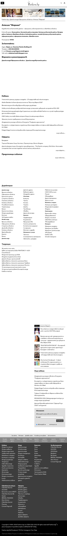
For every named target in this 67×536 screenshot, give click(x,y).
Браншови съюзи (50, 213)
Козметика (27, 219)
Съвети (37, 463)
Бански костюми (7, 211)
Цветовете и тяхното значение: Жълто (15, 265)
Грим (36, 451)
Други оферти (23, 514)
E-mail (38, 417)
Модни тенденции (24, 453)
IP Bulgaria (28, 533)
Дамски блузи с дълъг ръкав (11, 259)
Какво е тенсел (7, 271)
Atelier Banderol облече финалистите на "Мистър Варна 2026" (22, 102)
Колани (25, 202)
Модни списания (50, 217)
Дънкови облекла (7, 228)
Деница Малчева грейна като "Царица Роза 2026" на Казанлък (48, 404)
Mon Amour (54, 459)
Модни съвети (23, 459)
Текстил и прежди (24, 494)
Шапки (25, 207)
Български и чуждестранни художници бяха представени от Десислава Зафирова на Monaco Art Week (32, 126)
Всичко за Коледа (23, 470)
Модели (47, 209)
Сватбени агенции (51, 219)
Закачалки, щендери (29, 238)
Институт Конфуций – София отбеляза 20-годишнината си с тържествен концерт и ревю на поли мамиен (51, 363)
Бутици (4, 215)
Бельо (4, 209)
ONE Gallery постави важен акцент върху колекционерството (23, 116)
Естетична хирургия (30, 226)
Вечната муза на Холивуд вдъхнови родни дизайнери (19, 105)
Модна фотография (51, 207)
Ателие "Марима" (39, 19)
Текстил (26, 234)
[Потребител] (65, 3)
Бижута (26, 198)
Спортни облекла (8, 198)
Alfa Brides (54, 451)
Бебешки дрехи (28, 192)
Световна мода (7, 463)
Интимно (37, 470)
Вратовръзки (6, 232)
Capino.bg (54, 533)
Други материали (51, 198)
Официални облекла (8, 194)
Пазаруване (22, 468)
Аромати (5, 470)
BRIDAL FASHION (56, 457)
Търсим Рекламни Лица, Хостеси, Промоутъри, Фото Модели (22, 143)
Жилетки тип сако (8, 248)
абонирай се (42, 424)
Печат (47, 194)
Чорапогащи (6, 207)
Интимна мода (7, 474)
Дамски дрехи (22, 487)
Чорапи (25, 205)
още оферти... (60, 150)
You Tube (34, 530)
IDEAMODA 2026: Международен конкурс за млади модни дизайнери (49, 399)
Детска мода (22, 451)
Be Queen (54, 455)
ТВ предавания (50, 221)
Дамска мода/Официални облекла (21, 19)
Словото (21, 533)
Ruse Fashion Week (40, 474)
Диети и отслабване (41, 468)
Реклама (20, 435)
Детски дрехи (28, 190)
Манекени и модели (8, 455)
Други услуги (49, 200)
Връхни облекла (7, 192)
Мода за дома (22, 463)
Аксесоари (5, 472)
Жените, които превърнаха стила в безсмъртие (18, 119)
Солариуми (27, 228)
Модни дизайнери (7, 213)
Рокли (18, 439)
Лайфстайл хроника (8, 453)
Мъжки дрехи (22, 489)
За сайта (14, 435)
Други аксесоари (28, 213)
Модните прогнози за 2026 (11, 254)
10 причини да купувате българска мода (15, 269)
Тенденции (5, 461)
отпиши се (53, 424)
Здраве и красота (7, 466)
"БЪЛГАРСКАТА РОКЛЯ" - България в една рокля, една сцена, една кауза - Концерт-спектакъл (52, 347)
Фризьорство (28, 221)
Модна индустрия (8, 451)
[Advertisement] (22, 65)
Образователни (50, 215)
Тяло (35, 457)
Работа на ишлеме (51, 190)
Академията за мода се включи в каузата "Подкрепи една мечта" (23, 122)
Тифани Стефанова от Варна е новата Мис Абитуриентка (48, 394)
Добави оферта (23, 516)
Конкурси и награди (8, 457)
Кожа (36, 453)
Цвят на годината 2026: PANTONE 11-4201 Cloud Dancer (16, 251)
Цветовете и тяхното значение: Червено (16, 263)
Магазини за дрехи (51, 226)
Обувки (25, 211)
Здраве (36, 466)
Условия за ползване (40, 435)
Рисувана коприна (8, 205)
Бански (4, 234)
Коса (36, 449)
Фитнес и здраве (29, 230)
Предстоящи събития (12, 154)
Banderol (53, 453)
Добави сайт (29, 435)
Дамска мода (22, 447)
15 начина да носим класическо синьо (14, 267)
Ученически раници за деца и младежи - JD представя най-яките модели (25, 99)
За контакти (51, 435)
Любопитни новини (8, 480)
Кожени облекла (7, 202)
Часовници (27, 209)
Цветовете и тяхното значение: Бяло (14, 261)
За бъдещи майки (7, 217)
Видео (47, 326)
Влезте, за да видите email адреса (17, 51)
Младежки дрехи (28, 194)
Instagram (27, 530)
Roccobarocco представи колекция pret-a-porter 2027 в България (52, 330)
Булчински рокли (7, 196)
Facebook (15, 530)
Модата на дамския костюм (11, 257)
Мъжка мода (22, 449)
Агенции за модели (51, 205)
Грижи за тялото (7, 468)
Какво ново (49, 234)
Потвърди (60, 420)
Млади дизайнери (7, 459)
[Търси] (62, 3)
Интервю (21, 457)
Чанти (25, 200)
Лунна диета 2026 (40, 472)
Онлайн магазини (50, 236)
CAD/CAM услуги (50, 192)
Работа (20, 512)
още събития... (60, 157)
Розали (14, 533)
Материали (22, 508)
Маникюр (37, 455)
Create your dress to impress (41, 533)
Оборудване (49, 196)
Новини (5, 96)
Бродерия (5, 140)
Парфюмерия (27, 217)
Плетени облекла (7, 200)
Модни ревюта (7, 449)
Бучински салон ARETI (9, 491)
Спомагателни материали (32, 236)
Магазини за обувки (51, 228)
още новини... (60, 133)
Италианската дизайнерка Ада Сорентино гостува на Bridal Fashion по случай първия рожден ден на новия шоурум (33, 112)
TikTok (21, 530)
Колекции (21, 455)
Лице (36, 447)
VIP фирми (48, 232)
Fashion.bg (5, 19)
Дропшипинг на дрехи (25, 476)
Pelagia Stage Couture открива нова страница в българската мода (23, 130)
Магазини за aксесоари (52, 230)
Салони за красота (29, 224)
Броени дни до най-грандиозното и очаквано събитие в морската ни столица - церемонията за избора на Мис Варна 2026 (52, 339)
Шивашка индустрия (25, 466)
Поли (30, 439)
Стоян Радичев (56, 461)
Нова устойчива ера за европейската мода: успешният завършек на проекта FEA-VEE (30, 108)
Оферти (6, 137)
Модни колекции (7, 447)
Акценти (42, 326)
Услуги (20, 510)
